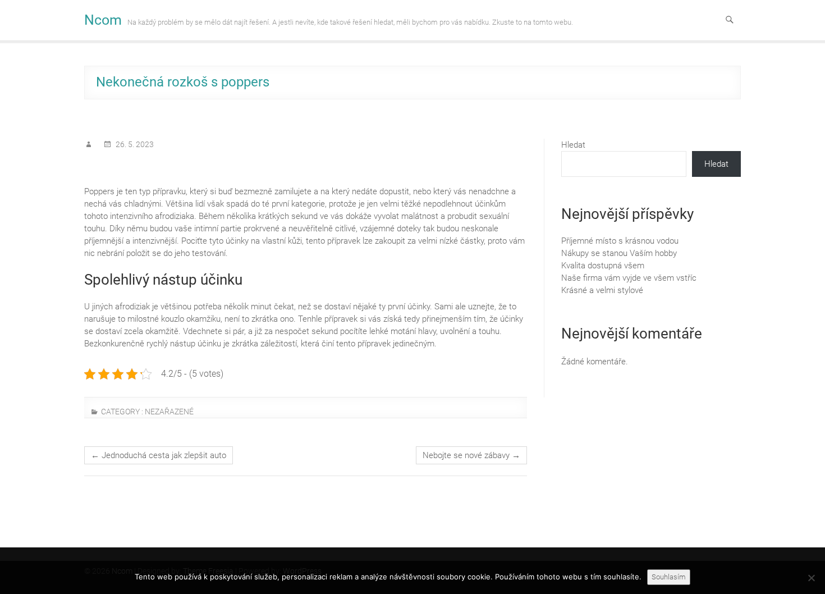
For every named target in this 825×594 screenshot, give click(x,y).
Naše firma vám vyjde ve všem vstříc (628, 278)
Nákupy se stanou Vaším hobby (619, 253)
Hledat (573, 145)
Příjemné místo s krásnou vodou (620, 241)
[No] (811, 577)
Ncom (103, 20)
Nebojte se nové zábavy (471, 455)
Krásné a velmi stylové (602, 290)
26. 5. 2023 (134, 144)
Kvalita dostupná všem (602, 266)
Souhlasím (669, 577)
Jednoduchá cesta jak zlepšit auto (158, 455)
